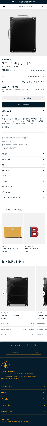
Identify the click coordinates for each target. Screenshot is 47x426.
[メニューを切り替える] (4, 6)
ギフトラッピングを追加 (23, 98)
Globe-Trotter (11, 422)
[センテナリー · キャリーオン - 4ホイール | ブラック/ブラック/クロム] (17, 291)
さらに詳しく (6, 127)
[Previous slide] (3, 293)
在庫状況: (37, 70)
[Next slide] (43, 293)
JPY (5, 419)
